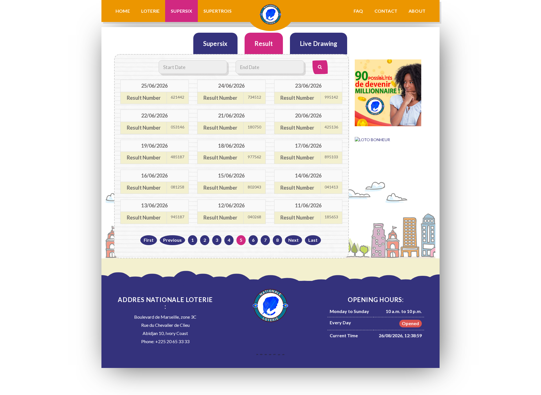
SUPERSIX (181, 11)
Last (313, 240)
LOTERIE (150, 11)
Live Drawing (318, 43)
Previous (172, 240)
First (149, 240)
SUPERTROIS (217, 11)
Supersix (215, 43)
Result (263, 43)
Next (293, 240)
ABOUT (417, 11)
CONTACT (385, 11)
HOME (123, 11)
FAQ (358, 11)
